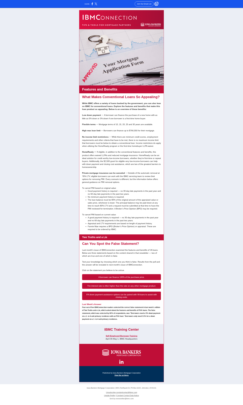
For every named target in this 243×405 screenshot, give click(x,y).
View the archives (121, 375)
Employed (115, 336)
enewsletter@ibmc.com (125, 399)
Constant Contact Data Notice (127, 396)
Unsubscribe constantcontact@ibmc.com (121, 392)
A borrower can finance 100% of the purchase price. (121, 277)
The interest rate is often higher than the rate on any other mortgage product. (121, 286)
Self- (108, 336)
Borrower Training (128, 336)
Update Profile (109, 396)
